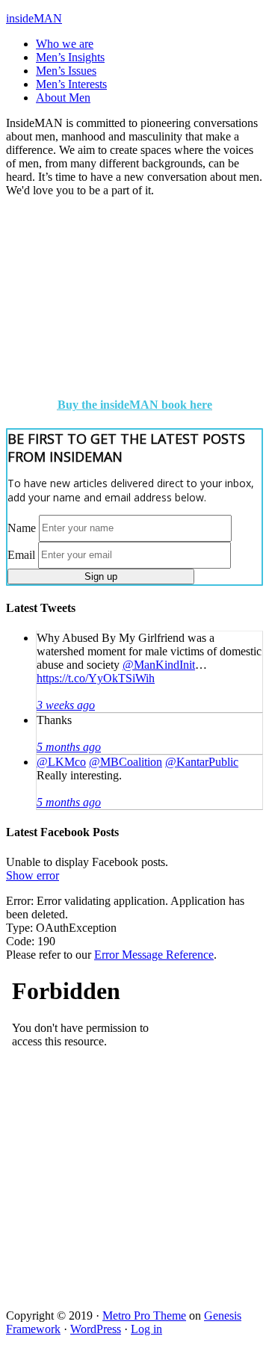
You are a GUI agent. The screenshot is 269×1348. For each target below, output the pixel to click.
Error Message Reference (154, 954)
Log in (146, 1329)
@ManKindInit (159, 664)
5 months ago (69, 747)
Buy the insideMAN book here (135, 404)
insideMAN (34, 18)
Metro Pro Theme (144, 1315)
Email (21, 554)
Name (21, 527)
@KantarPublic (201, 761)
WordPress (95, 1329)
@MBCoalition (125, 761)
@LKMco (61, 761)
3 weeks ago (66, 705)
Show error (32, 875)
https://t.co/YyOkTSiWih (96, 678)
